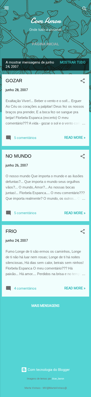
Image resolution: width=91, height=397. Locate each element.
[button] (82, 81)
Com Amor (46, 20)
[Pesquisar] (84, 9)
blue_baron (58, 378)
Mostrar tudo (72, 62)
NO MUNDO (19, 156)
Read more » (74, 137)
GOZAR (14, 80)
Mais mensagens (46, 306)
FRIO (11, 231)
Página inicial (45, 44)
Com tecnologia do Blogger (48, 370)
